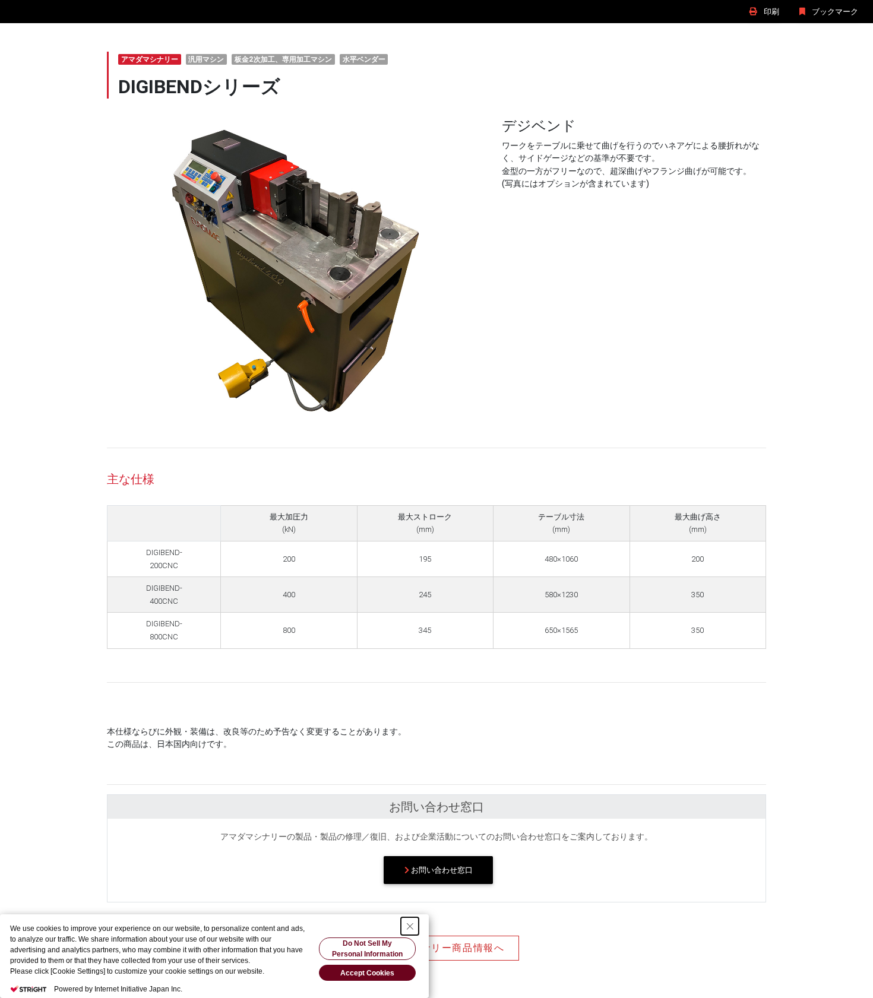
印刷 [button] (770, 11)
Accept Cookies (367, 973)
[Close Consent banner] (410, 926)
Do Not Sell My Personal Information (367, 948)
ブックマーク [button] (834, 11)
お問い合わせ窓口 (441, 870)
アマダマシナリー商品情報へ (437, 947)
